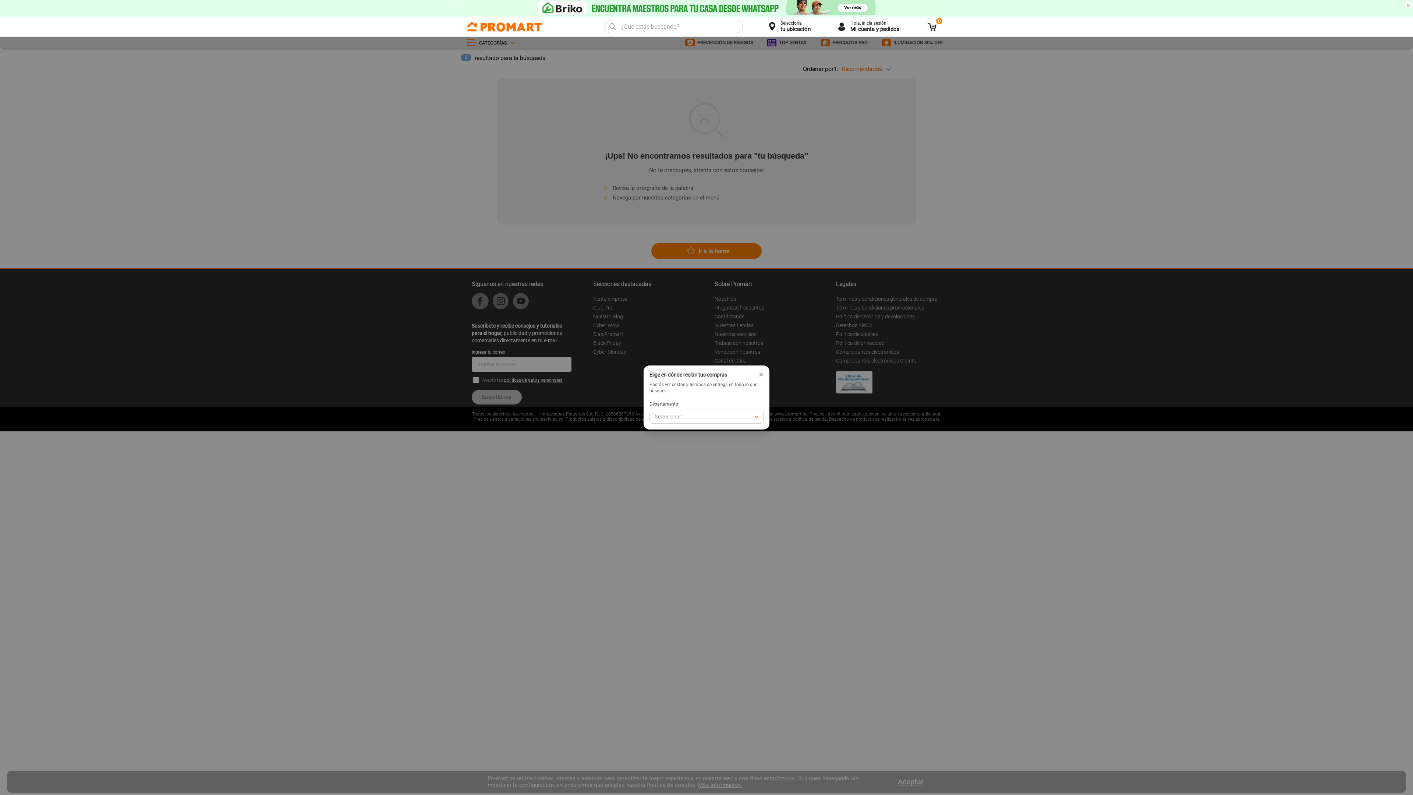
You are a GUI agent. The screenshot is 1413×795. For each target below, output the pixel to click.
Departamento (663, 404)
